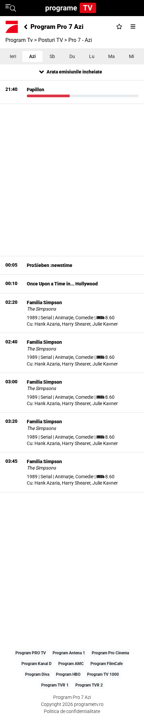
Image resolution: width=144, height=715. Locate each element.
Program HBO (68, 674)
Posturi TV (50, 40)
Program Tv (19, 40)
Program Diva (37, 674)
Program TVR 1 (55, 685)
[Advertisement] (72, 179)
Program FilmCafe (106, 663)
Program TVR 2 (89, 685)
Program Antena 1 (69, 653)
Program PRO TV (30, 653)
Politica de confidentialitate (72, 711)
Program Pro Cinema (110, 653)
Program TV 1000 (103, 674)
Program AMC (71, 663)
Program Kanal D (36, 663)
